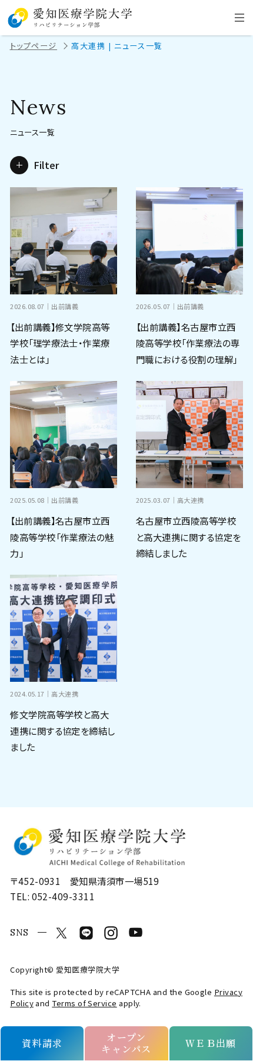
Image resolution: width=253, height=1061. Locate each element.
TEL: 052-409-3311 (52, 896)
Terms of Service (84, 1003)
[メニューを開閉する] (239, 17)
